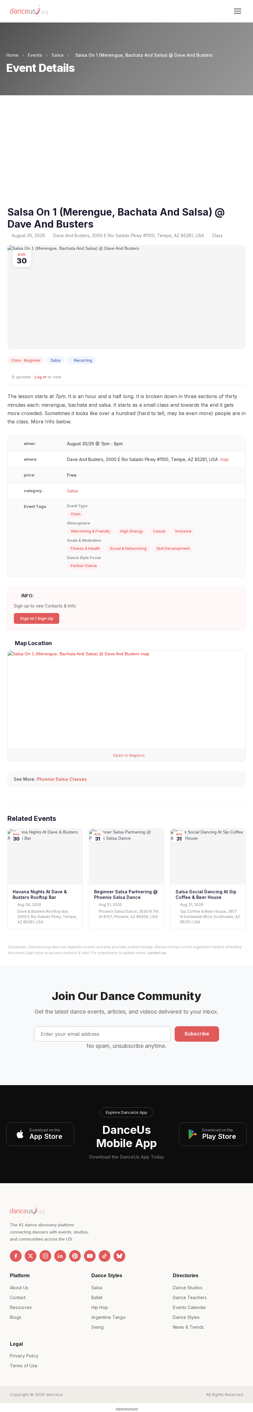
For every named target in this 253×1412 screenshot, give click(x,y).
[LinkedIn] (60, 1256)
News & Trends (188, 1327)
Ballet (96, 1297)
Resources (21, 1307)
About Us (19, 1287)
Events (35, 55)
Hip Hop (99, 1307)
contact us (156, 952)
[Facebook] (16, 1256)
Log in (41, 376)
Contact (18, 1297)
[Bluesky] (119, 1256)
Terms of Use (23, 1365)
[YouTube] (90, 1256)
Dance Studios (187, 1287)
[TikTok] (104, 1256)
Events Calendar (189, 1307)
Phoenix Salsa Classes (62, 779)
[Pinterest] (75, 1256)
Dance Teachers (190, 1297)
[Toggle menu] (237, 11)
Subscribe (197, 1034)
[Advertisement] (126, 158)
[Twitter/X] (30, 1256)
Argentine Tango (108, 1317)
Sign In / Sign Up (36, 618)
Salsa (58, 55)
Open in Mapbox (128, 755)
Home (12, 55)
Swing (97, 1327)
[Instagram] (45, 1256)
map (224, 459)
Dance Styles (186, 1317)
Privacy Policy (24, 1355)
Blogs (15, 1317)
